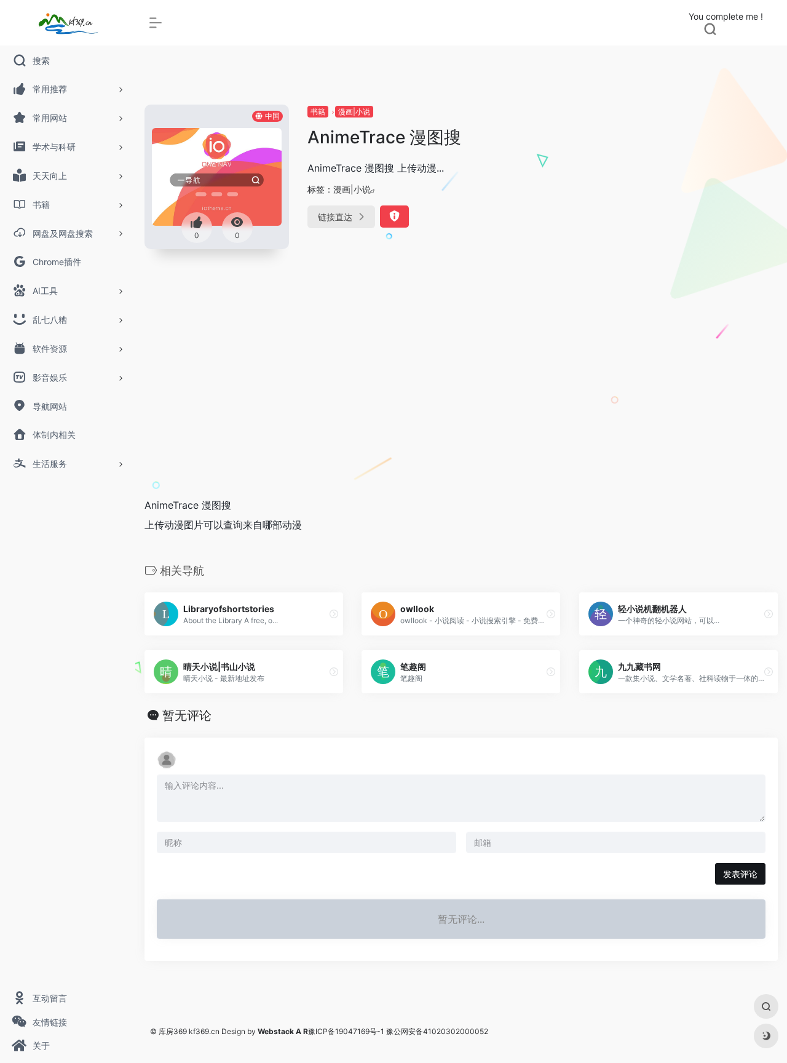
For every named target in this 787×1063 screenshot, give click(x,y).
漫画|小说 (354, 111)
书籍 (317, 111)
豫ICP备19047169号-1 (346, 1031)
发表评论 (740, 874)
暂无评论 (187, 715)
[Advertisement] (461, 394)
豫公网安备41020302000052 (437, 1031)
